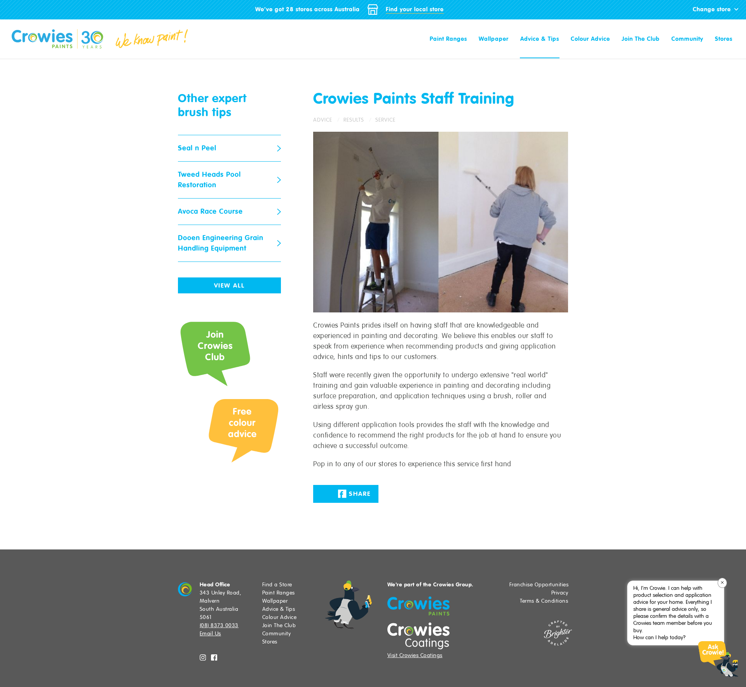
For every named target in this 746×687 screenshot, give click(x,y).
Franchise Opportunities (539, 584)
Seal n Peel (197, 148)
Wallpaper (494, 39)
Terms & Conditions (544, 601)
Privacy (559, 592)
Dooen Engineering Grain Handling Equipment (220, 243)
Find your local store (415, 9)
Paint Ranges (448, 39)
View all (229, 285)
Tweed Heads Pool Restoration (209, 180)
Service (385, 120)
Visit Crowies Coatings (415, 655)
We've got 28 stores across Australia (307, 9)
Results (353, 120)
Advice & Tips (539, 39)
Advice (322, 120)
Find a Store (277, 584)
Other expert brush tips (212, 105)
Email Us (210, 633)
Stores (723, 39)
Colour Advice (590, 39)
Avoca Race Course (210, 211)
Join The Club (641, 39)
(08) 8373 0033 (219, 625)
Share (359, 494)
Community (687, 39)
